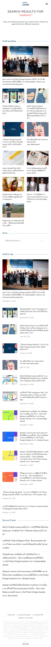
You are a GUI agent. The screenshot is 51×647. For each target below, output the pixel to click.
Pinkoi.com (11, 615)
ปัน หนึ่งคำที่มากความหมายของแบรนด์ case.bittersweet (37, 142)
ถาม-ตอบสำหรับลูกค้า (24, 615)
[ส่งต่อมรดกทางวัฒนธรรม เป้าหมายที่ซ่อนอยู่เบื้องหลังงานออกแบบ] (13, 184)
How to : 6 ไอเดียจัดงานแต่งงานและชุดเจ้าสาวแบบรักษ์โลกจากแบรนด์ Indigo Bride (37, 198)
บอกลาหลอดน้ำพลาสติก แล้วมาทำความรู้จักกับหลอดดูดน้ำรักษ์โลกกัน (13, 170)
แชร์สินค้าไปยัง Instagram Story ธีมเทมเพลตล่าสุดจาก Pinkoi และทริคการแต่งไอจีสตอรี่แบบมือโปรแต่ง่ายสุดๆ (34, 396)
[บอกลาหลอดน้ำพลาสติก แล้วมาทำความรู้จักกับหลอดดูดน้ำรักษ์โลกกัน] (13, 158)
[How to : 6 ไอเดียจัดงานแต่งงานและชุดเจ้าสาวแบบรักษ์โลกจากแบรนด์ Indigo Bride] (38, 184)
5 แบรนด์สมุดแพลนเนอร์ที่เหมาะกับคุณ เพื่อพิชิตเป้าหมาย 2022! (37, 170)
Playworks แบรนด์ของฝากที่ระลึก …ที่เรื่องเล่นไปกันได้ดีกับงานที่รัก (13, 223)
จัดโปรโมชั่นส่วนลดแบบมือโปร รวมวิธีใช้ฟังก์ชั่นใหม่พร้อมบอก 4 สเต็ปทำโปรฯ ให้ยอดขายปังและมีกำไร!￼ (34, 378)
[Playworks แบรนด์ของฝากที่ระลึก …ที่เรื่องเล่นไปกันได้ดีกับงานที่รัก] (13, 210)
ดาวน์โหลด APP (38, 615)
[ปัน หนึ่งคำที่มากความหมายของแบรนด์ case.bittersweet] (38, 129)
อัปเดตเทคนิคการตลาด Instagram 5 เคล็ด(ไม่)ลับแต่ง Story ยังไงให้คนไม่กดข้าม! (12, 109)
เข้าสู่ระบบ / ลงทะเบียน (25, 618)
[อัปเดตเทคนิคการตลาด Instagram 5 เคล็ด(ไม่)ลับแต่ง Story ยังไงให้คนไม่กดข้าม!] (13, 96)
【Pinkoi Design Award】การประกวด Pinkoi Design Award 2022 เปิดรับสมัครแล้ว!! (12, 143)
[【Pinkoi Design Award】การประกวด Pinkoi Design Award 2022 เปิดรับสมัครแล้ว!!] (13, 129)
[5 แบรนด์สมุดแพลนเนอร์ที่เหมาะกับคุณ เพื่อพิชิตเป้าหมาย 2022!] (38, 158)
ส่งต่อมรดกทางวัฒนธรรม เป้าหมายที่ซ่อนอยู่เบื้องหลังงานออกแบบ (12, 196)
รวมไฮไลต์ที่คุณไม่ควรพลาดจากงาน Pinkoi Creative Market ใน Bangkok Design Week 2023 (25, 507)
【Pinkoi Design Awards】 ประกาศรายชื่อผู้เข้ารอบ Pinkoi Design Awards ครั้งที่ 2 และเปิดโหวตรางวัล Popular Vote (24, 493)
